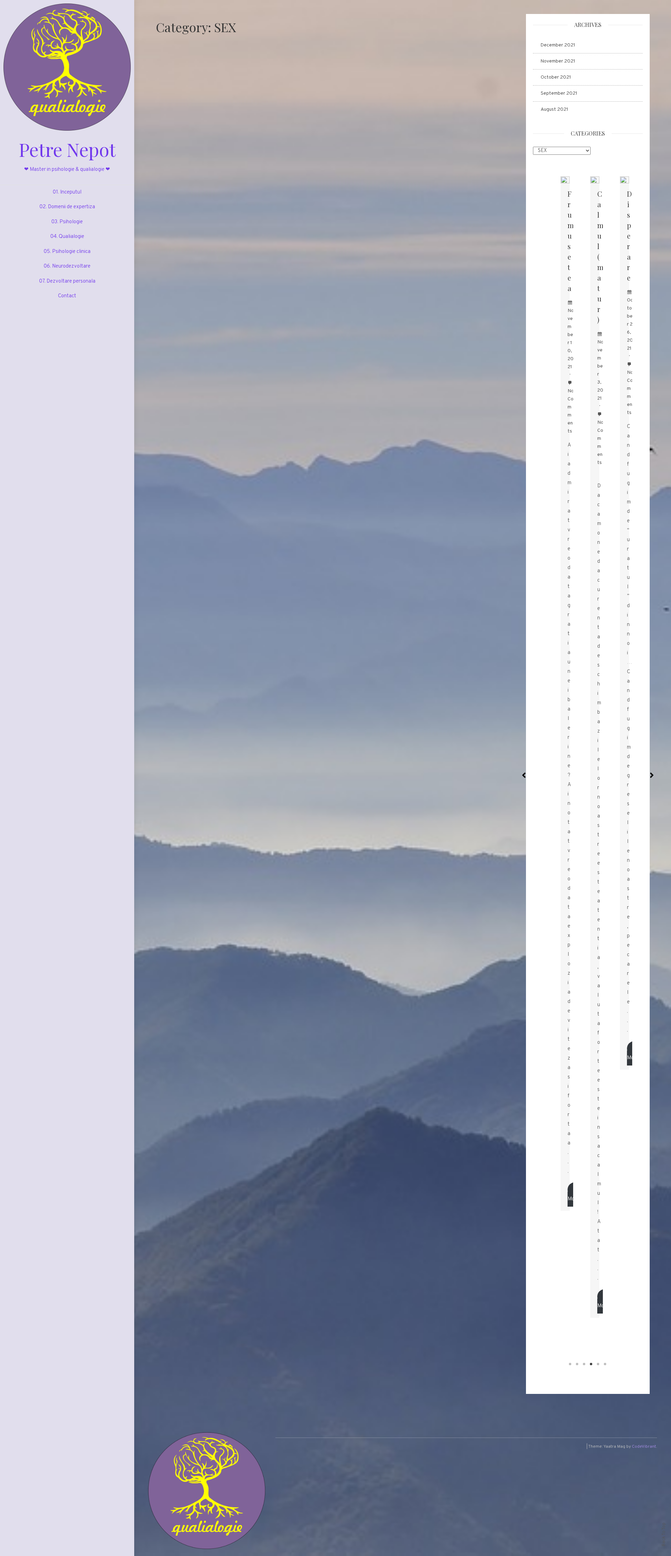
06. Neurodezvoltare (67, 266)
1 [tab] (570, 1364)
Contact (67, 296)
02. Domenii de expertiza (67, 207)
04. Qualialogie (67, 236)
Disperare (629, 235)
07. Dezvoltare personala (67, 281)
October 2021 (556, 77)
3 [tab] (584, 1364)
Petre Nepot (67, 149)
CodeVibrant (644, 1446)
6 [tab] (605, 1364)
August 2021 (554, 109)
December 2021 (558, 45)
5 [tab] (598, 1364)
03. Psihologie (67, 222)
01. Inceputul (67, 192)
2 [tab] (577, 1364)
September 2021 (559, 93)
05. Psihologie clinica (67, 251)
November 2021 (558, 61)
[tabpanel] (565, 693)
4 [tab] (591, 1364)
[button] (524, 772)
